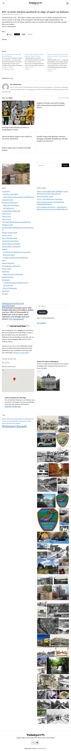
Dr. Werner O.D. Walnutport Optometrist (17, 252)
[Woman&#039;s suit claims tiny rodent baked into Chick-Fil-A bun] (36, 61)
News (4, 260)
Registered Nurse (7, 277)
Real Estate (5, 271)
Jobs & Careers (7, 235)
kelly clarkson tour (29, 418)
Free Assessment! (16, 319)
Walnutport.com (7, 346)
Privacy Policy (6, 269)
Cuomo (12, 418)
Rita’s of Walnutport (10, 288)
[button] (14, 379)
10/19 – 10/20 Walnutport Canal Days (49, 199)
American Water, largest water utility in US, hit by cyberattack (17, 137)
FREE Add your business (11, 205)
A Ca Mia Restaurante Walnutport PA (15, 283)
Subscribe (42, 312)
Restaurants (6, 280)
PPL (26, 421)
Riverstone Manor (9, 255)
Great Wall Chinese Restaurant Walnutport (16, 222)
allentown (4, 418)
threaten (4, 423)
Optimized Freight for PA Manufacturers (13, 304)
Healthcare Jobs (7, 225)
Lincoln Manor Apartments (11, 244)
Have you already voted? (45, 196)
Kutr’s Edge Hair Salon (9, 238)
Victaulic (5, 294)
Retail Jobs (5, 291)
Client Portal (6, 214)
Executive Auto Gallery (10, 194)
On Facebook (41, 323)
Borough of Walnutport (10, 203)
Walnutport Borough (14, 426)
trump (10, 423)
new (19, 421)
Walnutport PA (35, 2)
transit (7, 423)
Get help (44, 368)
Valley (13, 423)
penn (21, 421)
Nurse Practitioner (8, 263)
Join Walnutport (8, 208)
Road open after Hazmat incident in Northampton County (15, 128)
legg (7, 421)
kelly (24, 418)
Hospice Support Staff (9, 233)
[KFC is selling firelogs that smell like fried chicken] (13, 61)
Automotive (6, 191)
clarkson (8, 418)
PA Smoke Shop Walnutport (11, 266)
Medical (4, 249)
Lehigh (10, 421)
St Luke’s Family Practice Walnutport (15, 258)
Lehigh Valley (15, 421)
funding (16, 418)
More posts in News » (63, 98)
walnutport (17, 423)
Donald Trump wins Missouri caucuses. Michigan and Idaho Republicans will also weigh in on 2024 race (52, 138)
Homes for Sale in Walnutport (13, 274)
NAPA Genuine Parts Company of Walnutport (18, 197)
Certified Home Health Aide (11, 211)
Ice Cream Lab (8, 285)
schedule (29, 421)
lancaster (4, 421)
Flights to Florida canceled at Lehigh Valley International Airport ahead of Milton (50, 105)
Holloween (20, 418)
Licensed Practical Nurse (10, 241)
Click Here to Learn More (21, 353)
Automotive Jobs (7, 200)
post (24, 421)
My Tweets (5, 362)
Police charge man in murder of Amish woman (16, 149)
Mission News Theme (29, 748)
